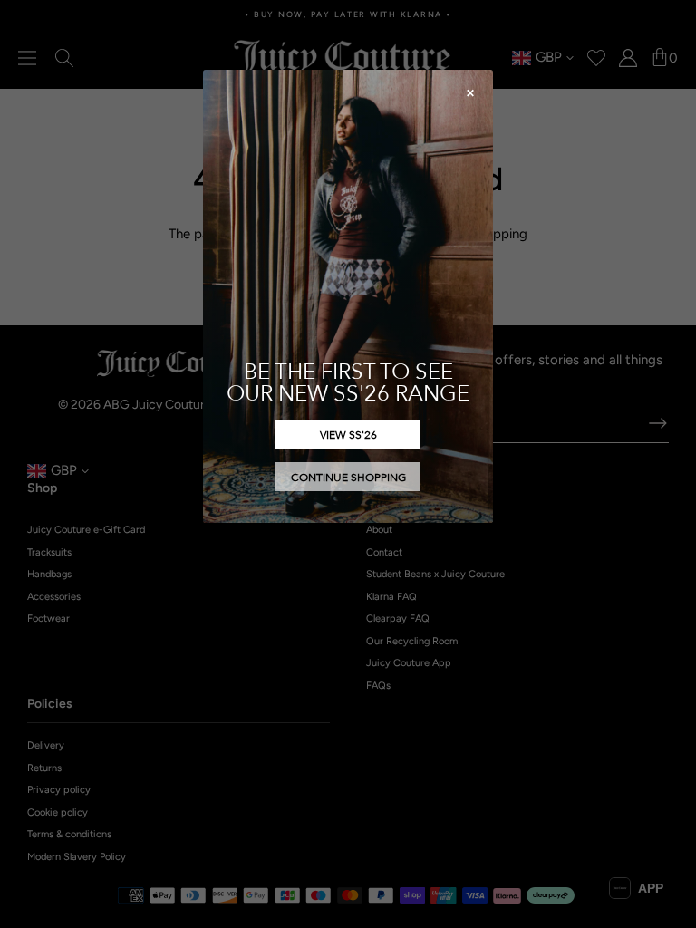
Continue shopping (348, 476)
